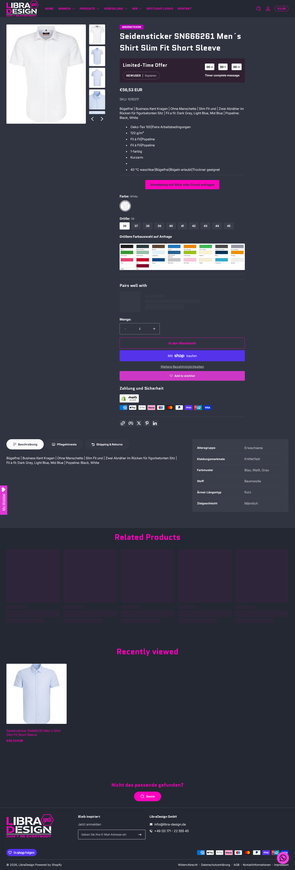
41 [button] (182, 226)
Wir (135, 8)
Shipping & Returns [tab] (109, 444)
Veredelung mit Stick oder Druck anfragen (182, 185)
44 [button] (217, 226)
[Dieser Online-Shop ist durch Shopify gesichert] (129, 401)
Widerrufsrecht (188, 864)
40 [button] (171, 226)
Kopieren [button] (150, 75)
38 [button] (148, 226)
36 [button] (124, 226)
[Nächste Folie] (102, 119)
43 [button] (205, 226)
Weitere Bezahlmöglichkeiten (182, 367)
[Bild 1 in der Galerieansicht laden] (97, 34)
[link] (182, 269)
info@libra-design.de (170, 824)
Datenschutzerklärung (215, 864)
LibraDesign (26, 864)
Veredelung (113, 8)
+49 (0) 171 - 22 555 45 (171, 831)
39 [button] (159, 226)
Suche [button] (150, 796)
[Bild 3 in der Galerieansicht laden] (97, 78)
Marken (64, 8)
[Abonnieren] (139, 834)
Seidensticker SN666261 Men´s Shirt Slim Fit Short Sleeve (33, 733)
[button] (258, 8)
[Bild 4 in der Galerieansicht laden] (97, 99)
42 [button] (194, 226)
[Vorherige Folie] (92, 119)
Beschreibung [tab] (27, 444)
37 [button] (136, 226)
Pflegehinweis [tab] (67, 444)
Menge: (125, 319)
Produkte (87, 8)
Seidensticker (131, 27)
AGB (236, 864)
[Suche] (258, 8)
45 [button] (229, 226)
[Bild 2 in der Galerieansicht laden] (97, 56)
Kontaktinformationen (257, 864)
